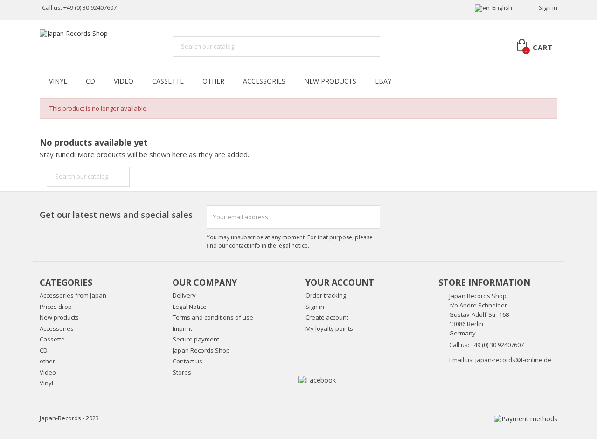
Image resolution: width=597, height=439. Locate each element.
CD (90, 81)
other (213, 81)
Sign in (314, 306)
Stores (182, 372)
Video (123, 81)
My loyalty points (329, 328)
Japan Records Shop (201, 350)
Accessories (264, 81)
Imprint (182, 328)
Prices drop (56, 306)
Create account (326, 317)
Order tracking (325, 295)
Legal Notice (190, 306)
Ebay (383, 81)
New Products (330, 81)
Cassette (168, 81)
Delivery (184, 295)
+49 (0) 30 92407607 (90, 7)
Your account (339, 282)
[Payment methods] (525, 418)
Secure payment (196, 339)
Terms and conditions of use (213, 317)
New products (59, 317)
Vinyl (58, 81)
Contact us (187, 361)
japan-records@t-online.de (513, 359)
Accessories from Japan (73, 295)
